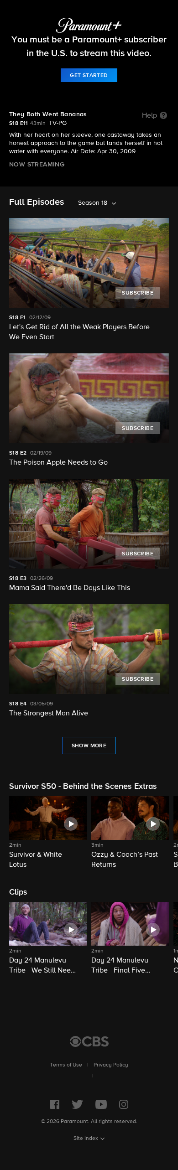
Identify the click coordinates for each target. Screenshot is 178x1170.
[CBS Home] (89, 1041)
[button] (48, 833)
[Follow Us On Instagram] (123, 1104)
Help (149, 115)
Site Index (85, 1138)
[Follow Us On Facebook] (54, 1104)
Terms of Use (66, 1065)
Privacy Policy (111, 1065)
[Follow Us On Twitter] (77, 1104)
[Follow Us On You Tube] (101, 1104)
